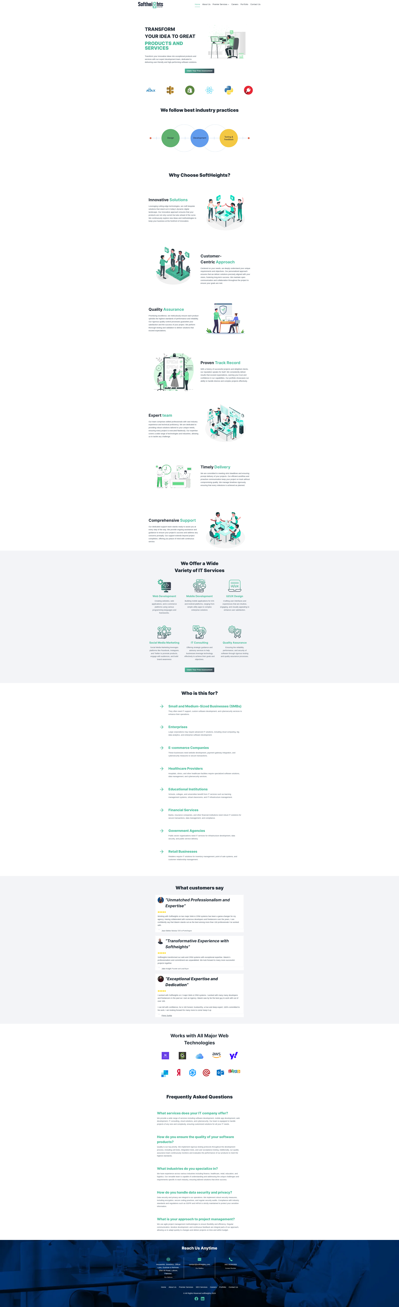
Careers (234, 4)
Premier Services (186, 1287)
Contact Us (255, 4)
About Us (206, 4)
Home (197, 4)
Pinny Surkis (167, 1016)
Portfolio (244, 4)
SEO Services (201, 1287)
